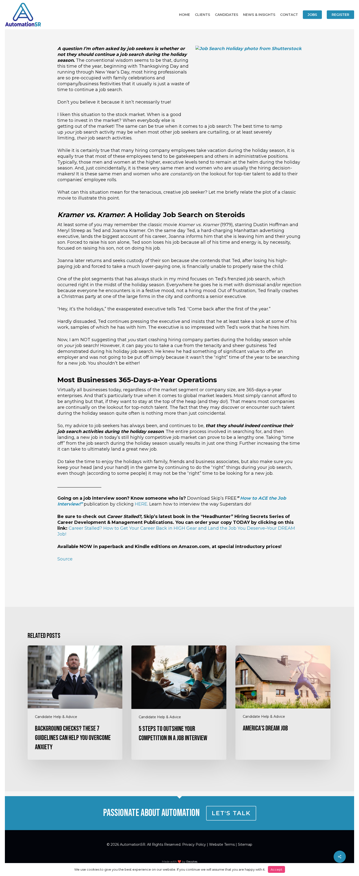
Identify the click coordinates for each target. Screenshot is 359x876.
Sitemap (245, 844)
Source (65, 559)
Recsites (191, 861)
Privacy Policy (194, 844)
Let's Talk (231, 813)
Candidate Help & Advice (56, 717)
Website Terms (222, 844)
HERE (141, 504)
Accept (276, 869)
